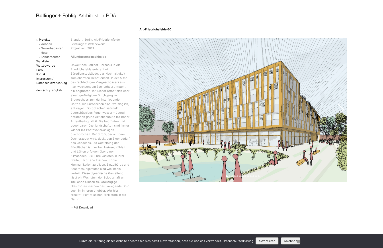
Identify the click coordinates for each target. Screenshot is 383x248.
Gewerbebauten (52, 48)
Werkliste (42, 61)
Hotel (44, 52)
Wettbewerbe (45, 65)
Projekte (45, 39)
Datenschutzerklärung (238, 241)
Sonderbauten (51, 57)
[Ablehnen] (299, 241)
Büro (39, 70)
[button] (227, 176)
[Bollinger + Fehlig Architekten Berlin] (76, 16)
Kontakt (41, 74)
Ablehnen (290, 241)
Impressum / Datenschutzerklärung (51, 81)
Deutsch (42, 90)
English (57, 90)
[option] (243, 110)
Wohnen (46, 44)
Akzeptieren (267, 241)
